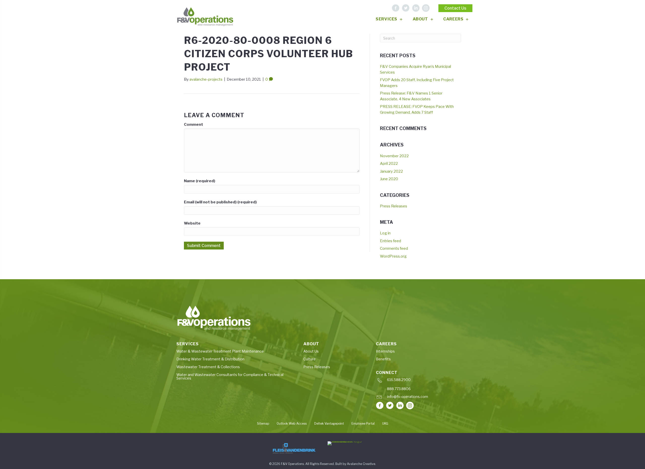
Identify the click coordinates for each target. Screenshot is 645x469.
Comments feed (394, 248)
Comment (193, 124)
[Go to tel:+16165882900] (422, 381)
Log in (385, 233)
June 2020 (389, 179)
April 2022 (389, 163)
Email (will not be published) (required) (220, 202)
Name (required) (199, 181)
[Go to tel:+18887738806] (422, 390)
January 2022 (391, 171)
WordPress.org (393, 256)
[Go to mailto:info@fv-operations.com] (421, 398)
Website (192, 223)
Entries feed (390, 241)
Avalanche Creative (361, 464)
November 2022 (394, 156)
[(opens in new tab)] (294, 448)
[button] (395, 8)
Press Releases (393, 206)
